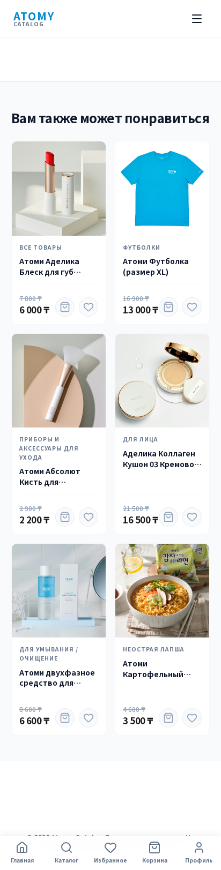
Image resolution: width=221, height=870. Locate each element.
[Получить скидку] (65, 307)
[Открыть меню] (197, 18)
